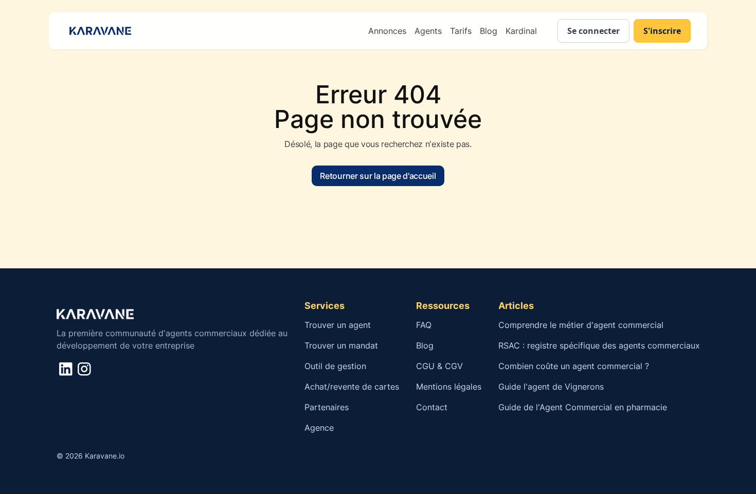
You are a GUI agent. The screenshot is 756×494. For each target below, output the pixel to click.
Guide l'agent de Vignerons (551, 386)
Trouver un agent (337, 325)
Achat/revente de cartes (351, 386)
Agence (319, 428)
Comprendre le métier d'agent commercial (580, 325)
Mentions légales (448, 386)
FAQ (423, 325)
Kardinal (521, 31)
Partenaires (326, 407)
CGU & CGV (439, 366)
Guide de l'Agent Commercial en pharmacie (582, 407)
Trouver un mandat (341, 345)
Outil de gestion (335, 366)
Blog (488, 31)
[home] (98, 31)
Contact (431, 407)
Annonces (387, 31)
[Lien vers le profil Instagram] (84, 369)
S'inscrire (662, 30)
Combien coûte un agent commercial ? (575, 366)
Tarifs (461, 31)
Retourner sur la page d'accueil (378, 176)
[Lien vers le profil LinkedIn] (66, 369)
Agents (428, 31)
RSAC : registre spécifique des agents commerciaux (599, 345)
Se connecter (593, 30)
